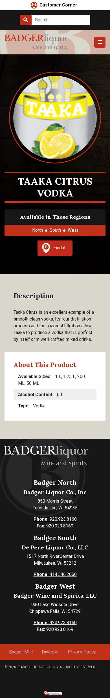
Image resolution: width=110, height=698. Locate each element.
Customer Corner (58, 5)
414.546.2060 (55, 574)
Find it (59, 247)
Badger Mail (21, 652)
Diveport (50, 652)
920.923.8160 (55, 519)
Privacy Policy (82, 652)
